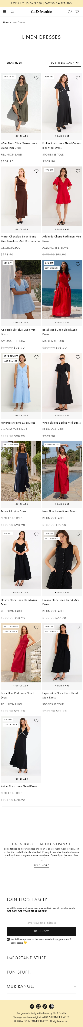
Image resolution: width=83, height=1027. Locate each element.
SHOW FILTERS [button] (15, 62)
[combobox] (65, 62)
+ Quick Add (20, 136)
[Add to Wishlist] (36, 78)
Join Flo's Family (27, 899)
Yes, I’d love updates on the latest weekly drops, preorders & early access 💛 (41, 941)
